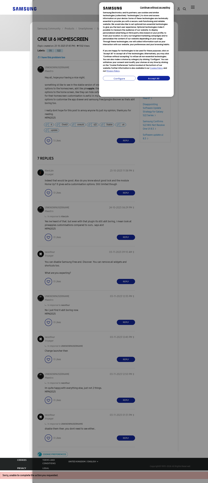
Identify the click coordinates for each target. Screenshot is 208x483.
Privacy (21, 468)
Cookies (21, 460)
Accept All (153, 79)
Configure (119, 79)
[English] (24, 8)
